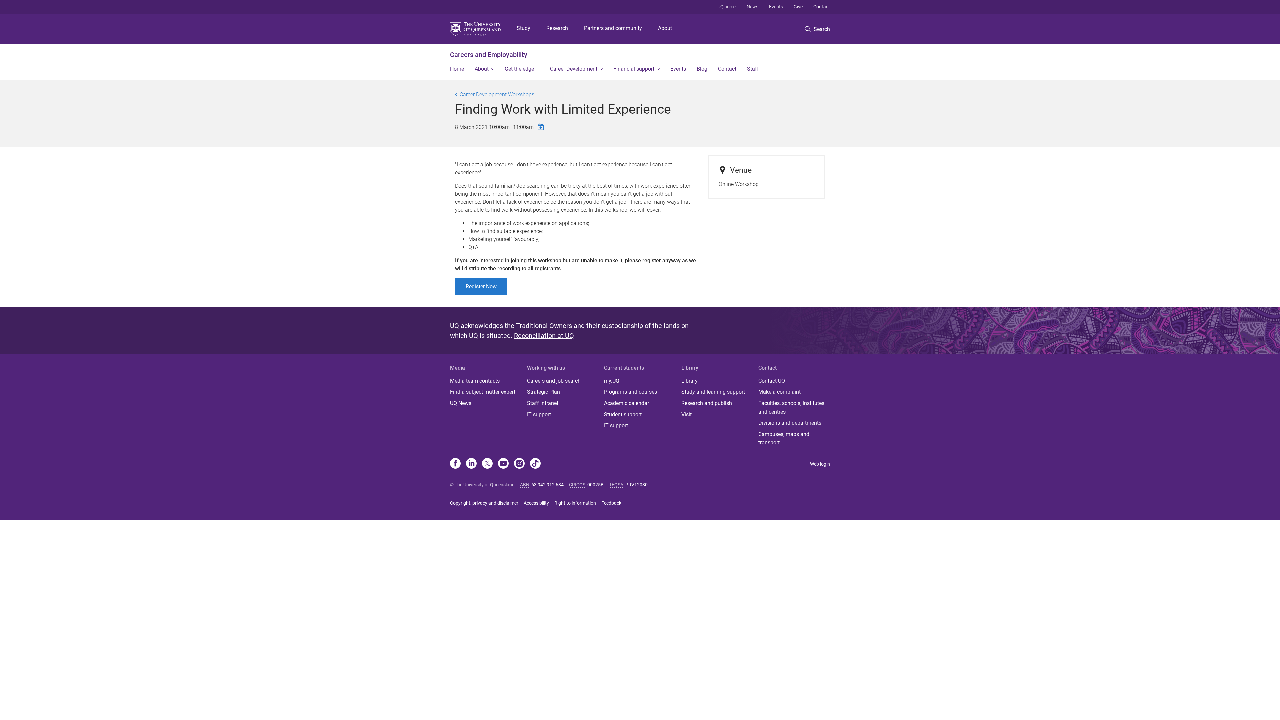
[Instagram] (519, 464)
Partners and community (613, 28)
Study (523, 28)
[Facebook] (455, 464)
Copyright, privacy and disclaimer (484, 503)
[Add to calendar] (542, 127)
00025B (595, 484)
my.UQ (611, 381)
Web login (820, 464)
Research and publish (706, 403)
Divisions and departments (789, 423)
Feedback (611, 503)
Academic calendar (626, 403)
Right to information (575, 503)
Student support (623, 414)
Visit (686, 414)
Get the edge (519, 69)
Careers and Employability (488, 55)
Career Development (573, 69)
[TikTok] (535, 464)
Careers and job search (554, 381)
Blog (702, 69)
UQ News (460, 403)
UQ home (726, 6)
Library (689, 381)
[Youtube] (503, 464)
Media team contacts (475, 381)
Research (557, 28)
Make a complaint (779, 392)
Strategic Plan (543, 392)
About (665, 28)
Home (457, 69)
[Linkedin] (471, 464)
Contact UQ (771, 381)
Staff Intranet (542, 403)
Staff (753, 69)
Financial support (633, 69)
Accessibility (536, 503)
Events (776, 6)
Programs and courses (630, 392)
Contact (821, 6)
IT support (539, 414)
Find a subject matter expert (482, 392)
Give (798, 6)
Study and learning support (713, 392)
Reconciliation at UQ (544, 336)
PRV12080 (636, 484)
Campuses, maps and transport (783, 438)
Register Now (481, 286)
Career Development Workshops (497, 94)
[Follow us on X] (487, 464)
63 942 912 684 (547, 484)
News (752, 6)
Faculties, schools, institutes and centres (791, 407)
